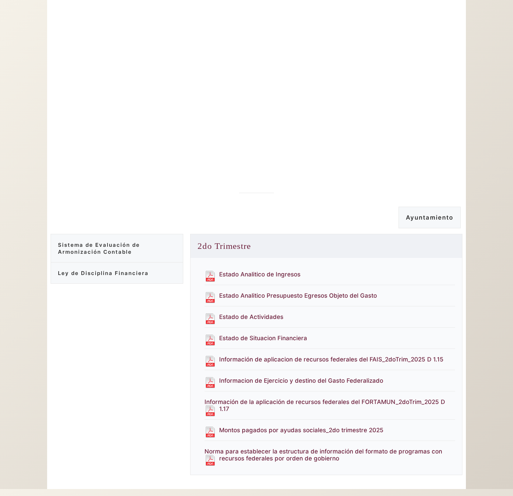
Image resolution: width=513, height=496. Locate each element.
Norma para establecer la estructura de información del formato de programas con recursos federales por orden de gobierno (323, 455)
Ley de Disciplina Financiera (103, 273)
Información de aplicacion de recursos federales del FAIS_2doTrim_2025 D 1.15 (331, 359)
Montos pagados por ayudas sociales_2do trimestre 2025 (301, 430)
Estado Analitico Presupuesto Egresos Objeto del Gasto (298, 295)
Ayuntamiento (429, 217)
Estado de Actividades (251, 316)
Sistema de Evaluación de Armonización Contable (99, 248)
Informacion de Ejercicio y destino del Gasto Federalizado (301, 380)
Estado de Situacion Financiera (263, 338)
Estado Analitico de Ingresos (259, 274)
